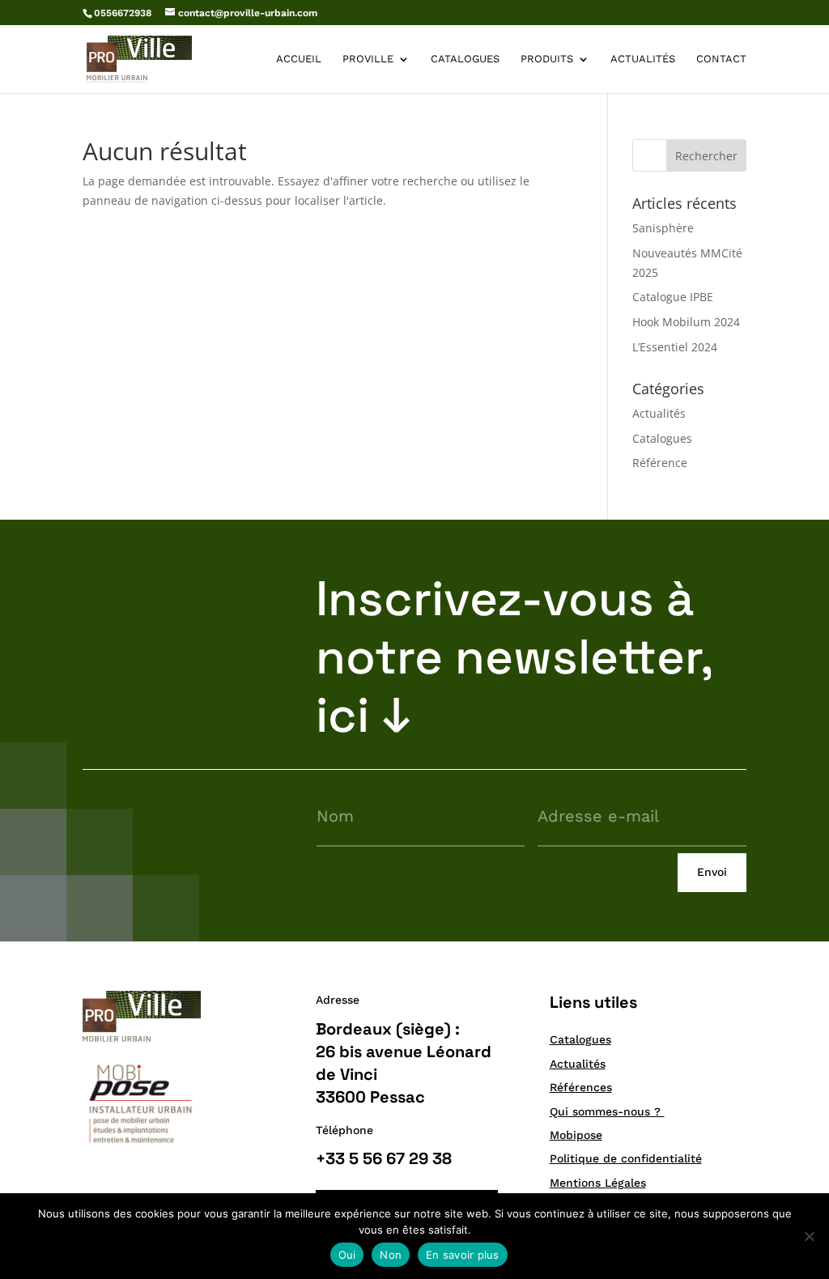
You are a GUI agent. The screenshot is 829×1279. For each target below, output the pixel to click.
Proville (367, 59)
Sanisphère (663, 228)
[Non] (809, 1236)
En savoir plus (463, 1254)
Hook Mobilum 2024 (686, 321)
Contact (721, 59)
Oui (347, 1254)
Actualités (642, 59)
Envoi (712, 871)
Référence (659, 462)
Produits (547, 59)
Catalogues (465, 59)
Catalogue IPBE (672, 296)
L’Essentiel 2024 (674, 347)
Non (391, 1254)
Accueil (298, 59)
